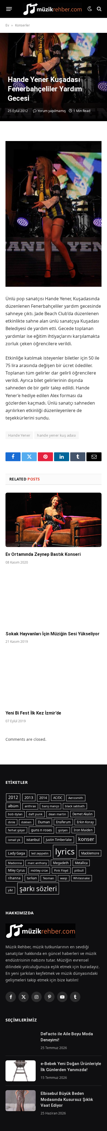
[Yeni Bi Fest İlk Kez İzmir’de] (53, 678)
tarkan (32, 878)
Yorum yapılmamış (52, 110)
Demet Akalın (82, 814)
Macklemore (90, 853)
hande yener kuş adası (56, 435)
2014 (43, 797)
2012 (13, 797)
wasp (63, 878)
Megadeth (61, 863)
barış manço (50, 806)
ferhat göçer (16, 830)
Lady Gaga (16, 853)
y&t (10, 890)
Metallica (81, 863)
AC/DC (57, 798)
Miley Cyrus (16, 870)
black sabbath (75, 806)
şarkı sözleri (38, 888)
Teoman (48, 878)
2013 (28, 797)
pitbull (79, 870)
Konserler (22, 25)
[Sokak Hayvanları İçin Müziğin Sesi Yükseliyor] (53, 599)
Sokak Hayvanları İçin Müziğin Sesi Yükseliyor (52, 633)
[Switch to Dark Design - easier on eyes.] (89, 8)
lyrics (65, 851)
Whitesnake (81, 878)
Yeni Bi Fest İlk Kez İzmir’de (33, 713)
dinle (11, 822)
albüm (13, 805)
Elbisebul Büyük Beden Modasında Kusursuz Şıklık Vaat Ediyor (67, 1099)
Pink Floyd (61, 870)
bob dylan (15, 814)
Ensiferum (63, 822)
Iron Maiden (83, 830)
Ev (7, 25)
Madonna (15, 863)
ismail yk (14, 840)
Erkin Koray (85, 822)
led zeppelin (40, 853)
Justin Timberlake (59, 840)
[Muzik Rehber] (52, 9)
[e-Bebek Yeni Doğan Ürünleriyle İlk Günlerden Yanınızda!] (20, 1070)
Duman (44, 821)
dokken (26, 822)
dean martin (57, 814)
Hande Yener (19, 435)
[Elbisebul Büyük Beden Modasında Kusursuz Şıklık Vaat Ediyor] (20, 1100)
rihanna (14, 878)
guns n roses (41, 829)
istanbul (33, 839)
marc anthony (37, 863)
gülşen (63, 830)
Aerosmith (75, 798)
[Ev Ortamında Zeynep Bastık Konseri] (53, 520)
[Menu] (9, 9)
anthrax (30, 806)
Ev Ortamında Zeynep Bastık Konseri (43, 554)
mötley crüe (39, 870)
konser (86, 839)
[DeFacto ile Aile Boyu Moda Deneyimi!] (20, 1041)
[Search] (99, 9)
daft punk (36, 814)
